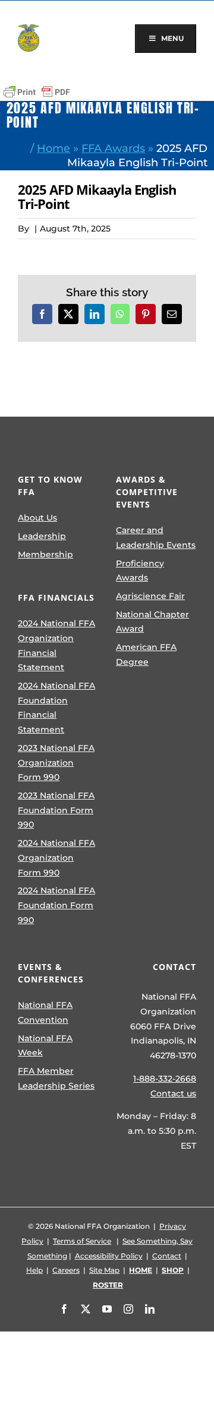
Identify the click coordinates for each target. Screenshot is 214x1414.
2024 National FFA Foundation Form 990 (56, 905)
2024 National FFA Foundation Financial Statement (56, 707)
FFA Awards (113, 148)
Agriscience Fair (150, 596)
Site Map (104, 1270)
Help (34, 1270)
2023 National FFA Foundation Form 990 (56, 810)
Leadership (42, 536)
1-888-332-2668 (164, 1078)
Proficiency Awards (140, 571)
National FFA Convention (45, 1012)
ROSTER (108, 1284)
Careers (66, 1270)
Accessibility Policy (109, 1255)
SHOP (173, 1270)
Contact (166, 1255)
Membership (45, 554)
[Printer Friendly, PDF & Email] (37, 92)
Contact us (173, 1093)
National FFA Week (45, 1045)
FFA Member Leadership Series (56, 1078)
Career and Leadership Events (156, 537)
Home (53, 148)
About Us (37, 517)
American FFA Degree (146, 654)
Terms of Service (82, 1241)
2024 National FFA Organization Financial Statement (56, 645)
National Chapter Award (152, 622)
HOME (140, 1270)
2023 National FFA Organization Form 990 (56, 762)
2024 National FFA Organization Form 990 (56, 857)
